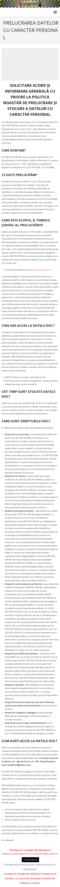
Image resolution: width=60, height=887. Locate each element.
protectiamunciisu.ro (41, 269)
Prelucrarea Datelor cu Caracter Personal (29, 854)
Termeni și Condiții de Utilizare (29, 850)
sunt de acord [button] (30, 859)
